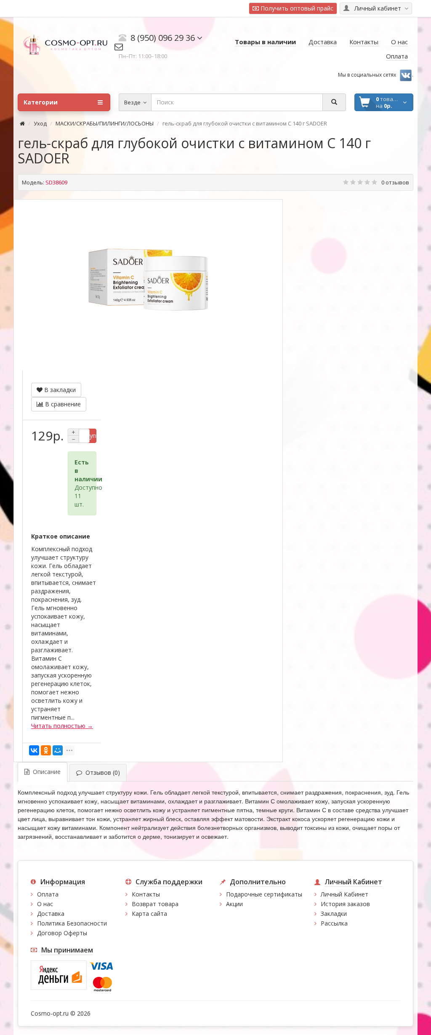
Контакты (146, 894)
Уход (40, 123)
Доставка (50, 914)
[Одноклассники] (46, 750)
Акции (234, 904)
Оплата (48, 894)
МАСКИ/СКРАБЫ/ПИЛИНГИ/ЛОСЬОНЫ (105, 123)
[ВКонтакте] (34, 750)
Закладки (334, 914)
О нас (45, 904)
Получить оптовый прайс (296, 8)
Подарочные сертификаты (264, 894)
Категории (41, 102)
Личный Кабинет (344, 894)
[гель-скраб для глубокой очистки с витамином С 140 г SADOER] (148, 280)
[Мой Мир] (58, 750)
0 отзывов (395, 182)
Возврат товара (155, 904)
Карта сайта (149, 914)
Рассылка (334, 923)
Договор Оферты (62, 933)
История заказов (345, 904)
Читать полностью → (62, 726)
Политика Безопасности (72, 923)
